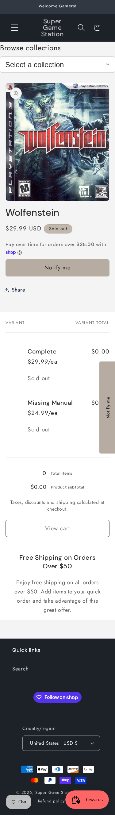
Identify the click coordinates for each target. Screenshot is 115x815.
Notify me (57, 268)
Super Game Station (54, 792)
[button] (15, 28)
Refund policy (51, 801)
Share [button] (18, 289)
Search (20, 668)
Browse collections (30, 47)
